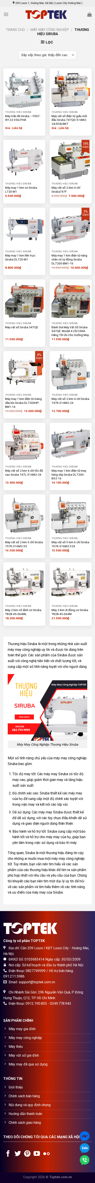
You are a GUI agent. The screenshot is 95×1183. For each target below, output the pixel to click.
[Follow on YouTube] (37, 1154)
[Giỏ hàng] (89, 14)
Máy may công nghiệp (49, 30)
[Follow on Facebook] (8, 1154)
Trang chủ (15, 30)
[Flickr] (46, 1154)
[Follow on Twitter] (18, 1154)
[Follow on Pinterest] (27, 1154)
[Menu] (6, 14)
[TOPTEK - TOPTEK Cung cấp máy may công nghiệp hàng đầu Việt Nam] (47, 14)
